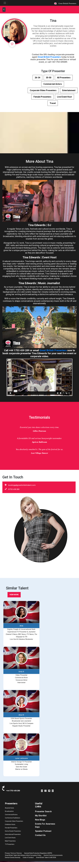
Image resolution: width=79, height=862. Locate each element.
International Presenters (13, 834)
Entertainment (68, 90)
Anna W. (21, 715)
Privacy (7, 853)
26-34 (37, 77)
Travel (53, 103)
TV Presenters (9, 844)
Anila (21, 626)
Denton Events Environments (53, 855)
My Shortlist (40, 815)
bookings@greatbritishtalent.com (22, 485)
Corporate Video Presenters (43, 90)
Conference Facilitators (12, 818)
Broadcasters (9, 811)
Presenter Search (43, 811)
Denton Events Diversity (12, 857)
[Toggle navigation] (5, 3)
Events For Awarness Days (45, 825)
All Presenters (63, 77)
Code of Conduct (28, 857)
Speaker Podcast (43, 831)
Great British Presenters (49, 57)
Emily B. (21, 672)
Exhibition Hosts (10, 824)
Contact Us (40, 835)
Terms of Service (16, 853)
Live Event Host (64, 97)
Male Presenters (10, 841)
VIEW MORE (14, 595)
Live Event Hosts (10, 837)
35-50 (48, 77)
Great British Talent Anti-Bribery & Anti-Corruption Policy (23, 855)
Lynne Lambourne (21, 758)
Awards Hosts (9, 808)
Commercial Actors (52, 84)
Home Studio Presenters (13, 831)
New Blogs (40, 819)
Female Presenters (42, 97)
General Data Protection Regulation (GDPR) (38, 853)
